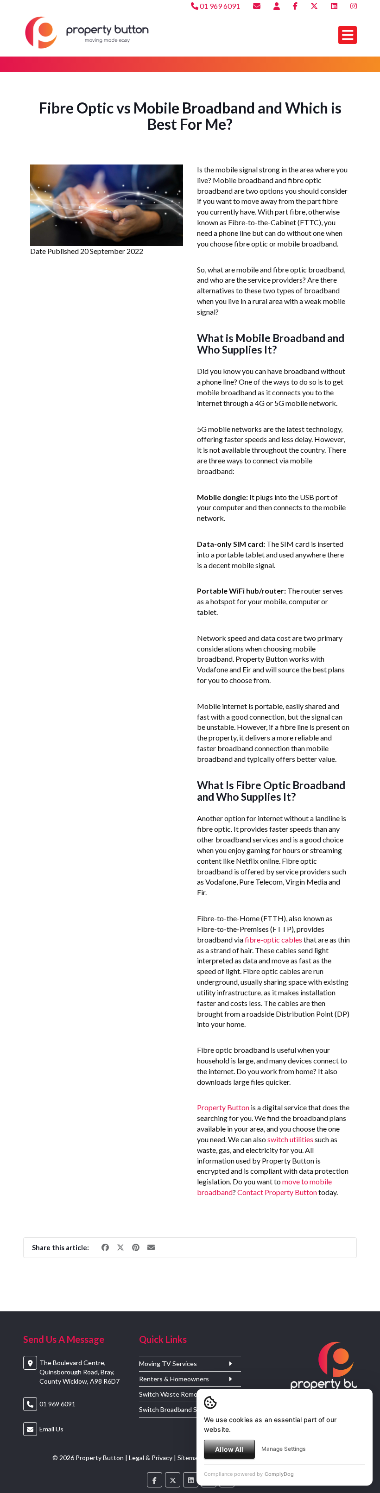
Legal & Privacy (150, 1457)
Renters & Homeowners (174, 1379)
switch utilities (290, 1139)
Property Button (223, 1107)
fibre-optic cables (273, 939)
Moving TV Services (168, 1363)
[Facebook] (295, 5)
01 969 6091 (219, 5)
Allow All (229, 1449)
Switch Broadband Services (178, 1409)
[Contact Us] (276, 5)
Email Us (51, 1429)
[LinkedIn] (334, 5)
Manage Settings (283, 1448)
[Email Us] (256, 5)
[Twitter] (314, 5)
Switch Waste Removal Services (185, 1394)
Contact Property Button (277, 1192)
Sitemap (189, 1457)
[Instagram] (353, 5)
